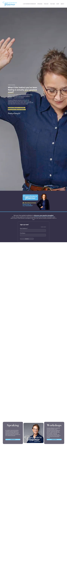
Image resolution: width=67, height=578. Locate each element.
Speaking (40, 3)
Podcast (46, 3)
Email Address (24, 228)
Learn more (12, 439)
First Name (22, 233)
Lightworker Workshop (29, 3)
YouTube (52, 3)
